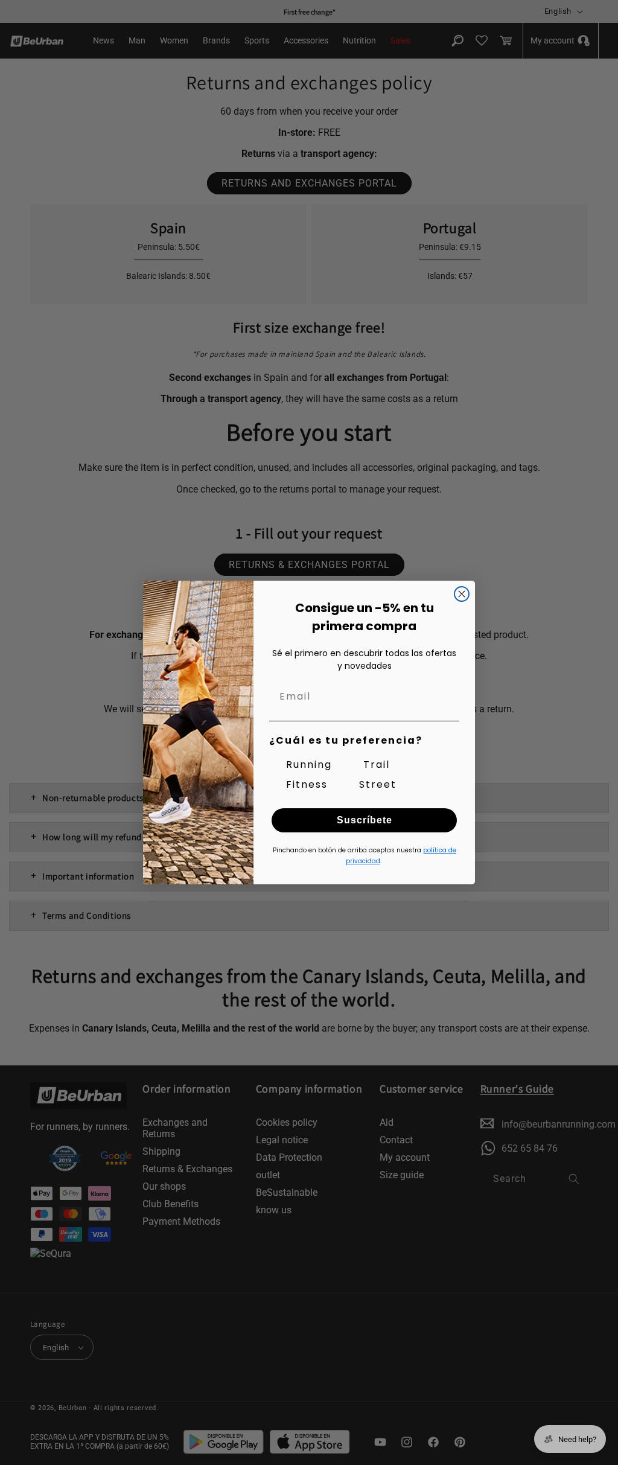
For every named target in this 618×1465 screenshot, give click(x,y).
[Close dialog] (461, 594)
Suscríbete (364, 820)
